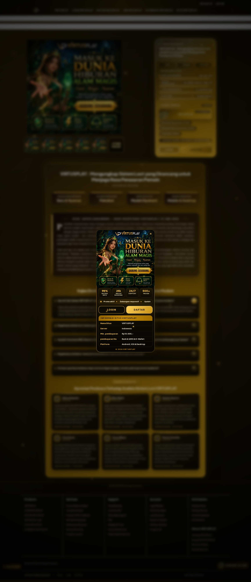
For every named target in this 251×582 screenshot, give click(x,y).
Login (111, 309)
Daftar (139, 309)
